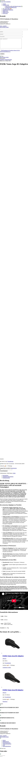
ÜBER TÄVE (6, 12)
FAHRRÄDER (6, 5)
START (4, 3)
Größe (1, 468)
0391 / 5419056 (3, 26)
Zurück (1, 703)
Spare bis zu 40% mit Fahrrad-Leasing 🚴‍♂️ (14, 6)
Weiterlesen (5, 701)
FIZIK (14, 473)
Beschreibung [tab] (5, 475)
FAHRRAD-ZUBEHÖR (8, 9)
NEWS (4, 740)
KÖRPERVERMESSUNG (11, 7)
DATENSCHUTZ (6, 742)
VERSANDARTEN (7, 743)
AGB (4, 745)
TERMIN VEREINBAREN (6, 59)
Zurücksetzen (14, 468)
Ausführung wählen (7, 667)
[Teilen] (3, 755)
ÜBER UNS (5, 11)
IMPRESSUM (6, 741)
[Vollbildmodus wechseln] (1, 755)
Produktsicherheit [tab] (6, 477)
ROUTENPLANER (4, 27)
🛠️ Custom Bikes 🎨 (7, 8)
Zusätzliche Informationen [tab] (8, 476)
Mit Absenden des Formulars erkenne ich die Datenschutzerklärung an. (10, 51)
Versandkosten (10, 461)
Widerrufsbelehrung (7, 746)
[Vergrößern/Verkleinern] (0, 755)
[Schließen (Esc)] (4, 755)
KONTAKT (5, 13)
